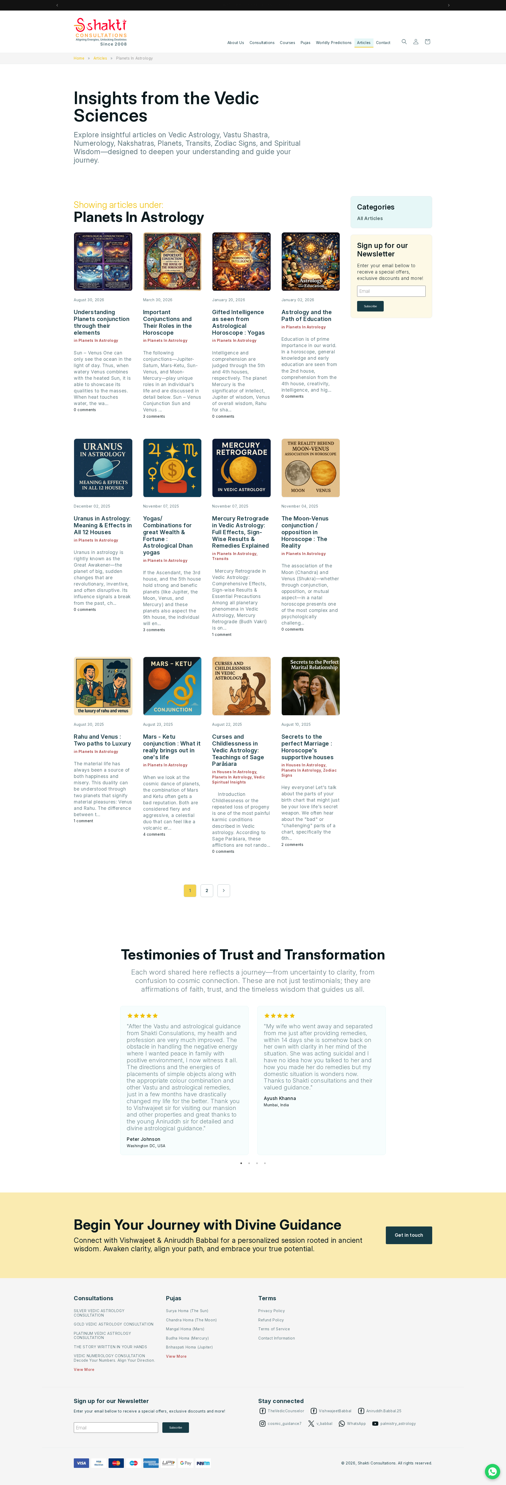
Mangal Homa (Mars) (185, 1329)
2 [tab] (249, 1163)
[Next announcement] (449, 5)
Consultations (262, 43)
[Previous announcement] (57, 5)
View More (84, 1369)
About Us (235, 43)
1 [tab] (241, 1163)
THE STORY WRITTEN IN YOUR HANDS (110, 1347)
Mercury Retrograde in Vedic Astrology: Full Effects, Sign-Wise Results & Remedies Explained (240, 532)
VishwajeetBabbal (335, 1411)
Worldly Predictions (334, 43)
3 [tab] (257, 1163)
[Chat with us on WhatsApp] (492, 1471)
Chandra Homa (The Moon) (191, 1320)
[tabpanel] (184, 1080)
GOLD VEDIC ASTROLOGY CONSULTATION (114, 1324)
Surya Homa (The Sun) (187, 1311)
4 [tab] (264, 1163)
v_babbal (325, 1423)
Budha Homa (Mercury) (187, 1338)
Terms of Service (274, 1329)
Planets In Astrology (134, 58)
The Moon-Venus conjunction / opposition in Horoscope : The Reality (305, 532)
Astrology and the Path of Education (306, 315)
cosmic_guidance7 (285, 1423)
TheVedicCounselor (286, 1411)
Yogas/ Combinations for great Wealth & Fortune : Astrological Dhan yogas (168, 535)
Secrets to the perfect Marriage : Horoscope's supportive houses (307, 746)
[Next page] (223, 890)
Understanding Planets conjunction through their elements (101, 322)
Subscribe (370, 306)
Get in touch (409, 1235)
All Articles (370, 218)
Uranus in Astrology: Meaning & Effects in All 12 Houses (103, 525)
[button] (404, 41)
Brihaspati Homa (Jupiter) (189, 1347)
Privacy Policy (271, 1311)
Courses (287, 43)
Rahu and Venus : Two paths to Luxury (102, 740)
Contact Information (276, 1338)
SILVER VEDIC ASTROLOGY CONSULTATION (99, 1313)
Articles (364, 43)
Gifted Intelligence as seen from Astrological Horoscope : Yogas (238, 322)
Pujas (306, 43)
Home (79, 58)
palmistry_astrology (398, 1423)
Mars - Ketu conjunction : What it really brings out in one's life (172, 746)
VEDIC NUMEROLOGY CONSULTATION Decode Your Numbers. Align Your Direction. (114, 1358)
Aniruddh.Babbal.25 (384, 1411)
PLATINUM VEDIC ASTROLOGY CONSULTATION (102, 1335)
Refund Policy (271, 1320)
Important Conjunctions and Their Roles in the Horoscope (167, 322)
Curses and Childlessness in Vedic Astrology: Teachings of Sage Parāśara (238, 750)
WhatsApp (356, 1423)
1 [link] (190, 890)
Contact (383, 43)
